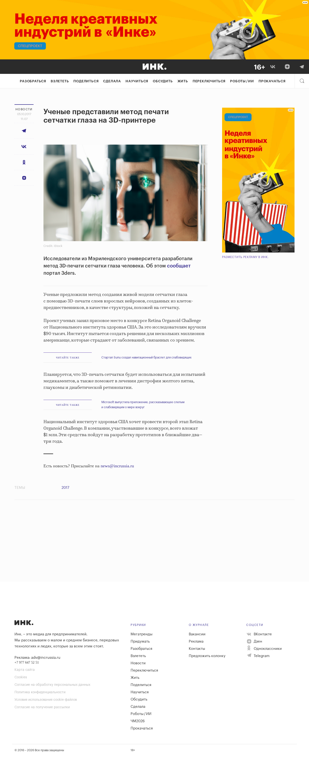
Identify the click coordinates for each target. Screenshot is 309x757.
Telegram (261, 656)
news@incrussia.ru (117, 465)
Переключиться (209, 81)
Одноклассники (267, 649)
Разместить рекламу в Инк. (245, 257)
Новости (138, 663)
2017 (65, 488)
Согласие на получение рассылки (42, 707)
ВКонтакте (262, 634)
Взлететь (60, 81)
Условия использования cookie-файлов (45, 699)
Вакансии (197, 634)
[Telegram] (302, 66)
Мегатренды (142, 634)
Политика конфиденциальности (39, 692)
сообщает (179, 266)
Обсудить (163, 81)
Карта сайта (24, 670)
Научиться (137, 81)
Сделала (112, 81)
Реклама (196, 641)
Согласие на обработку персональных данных (52, 685)
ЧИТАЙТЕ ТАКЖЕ (67, 357)
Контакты (197, 649)
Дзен (257, 641)
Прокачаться (272, 81)
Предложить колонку (207, 656)
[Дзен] (287, 66)
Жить (182, 81)
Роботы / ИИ (242, 81)
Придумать (140, 641)
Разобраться (33, 81)
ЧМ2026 (138, 721)
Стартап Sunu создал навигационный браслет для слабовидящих (146, 357)
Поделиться (85, 81)
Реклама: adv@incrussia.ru (37, 657)
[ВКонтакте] (273, 66)
